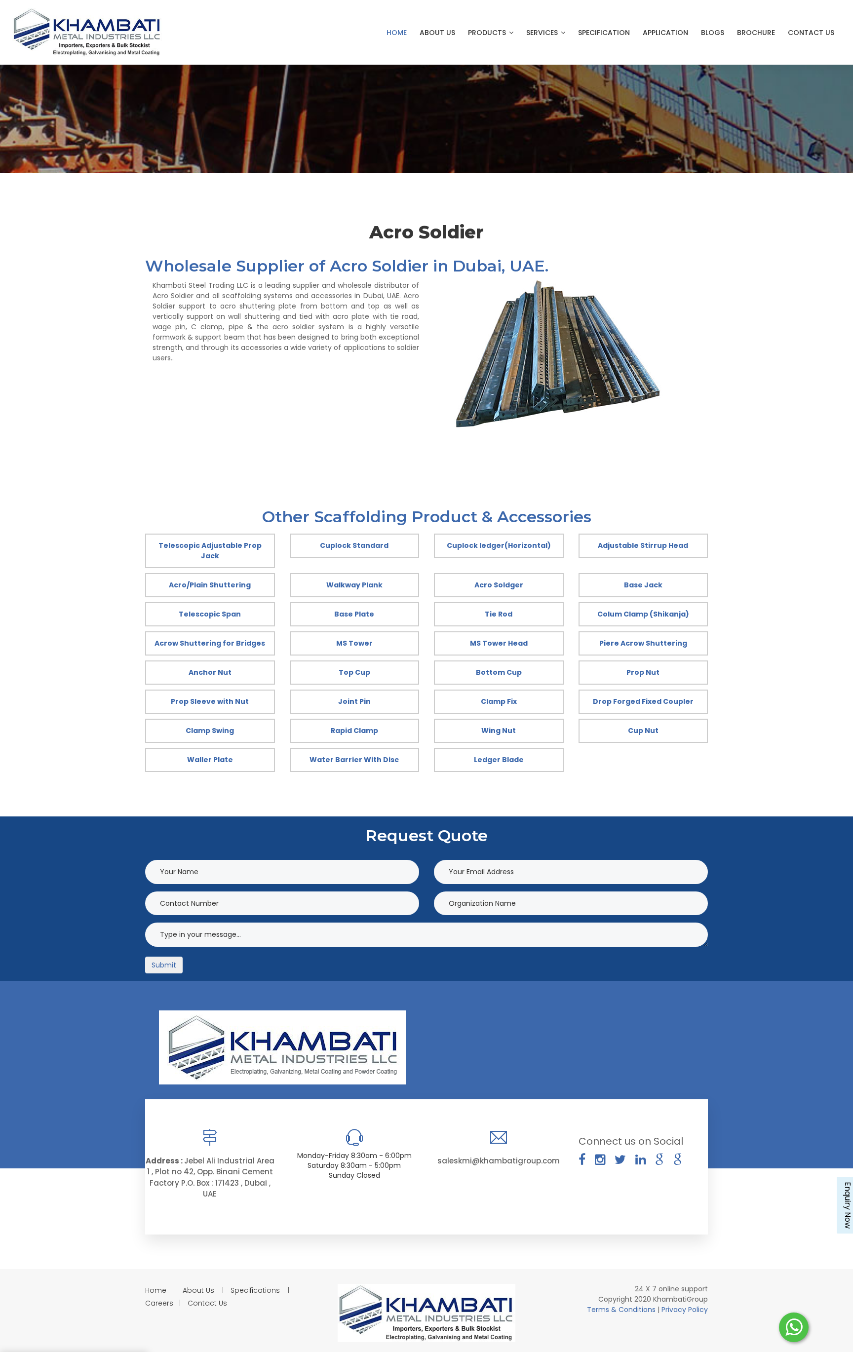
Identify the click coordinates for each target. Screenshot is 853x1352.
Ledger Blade (499, 760)
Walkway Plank (354, 585)
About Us (437, 33)
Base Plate (354, 614)
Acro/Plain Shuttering (210, 585)
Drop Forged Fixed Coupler (643, 701)
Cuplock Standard (354, 545)
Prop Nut (642, 672)
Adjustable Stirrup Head (643, 545)
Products (488, 33)
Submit (164, 965)
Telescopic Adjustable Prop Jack (210, 551)
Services (543, 33)
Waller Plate (210, 760)
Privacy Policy (684, 1309)
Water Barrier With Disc (354, 760)
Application (665, 33)
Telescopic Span (210, 614)
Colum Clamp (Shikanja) (643, 614)
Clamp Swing (210, 730)
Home (397, 33)
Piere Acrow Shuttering (643, 643)
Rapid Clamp (354, 730)
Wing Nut (498, 730)
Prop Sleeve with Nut (210, 701)
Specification (604, 33)
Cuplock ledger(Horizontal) (499, 545)
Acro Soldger (498, 585)
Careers (159, 1303)
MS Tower (354, 643)
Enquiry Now (847, 1205)
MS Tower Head (499, 643)
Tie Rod (498, 614)
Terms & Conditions (622, 1309)
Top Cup (354, 672)
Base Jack (643, 585)
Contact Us (811, 33)
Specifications (255, 1290)
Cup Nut (643, 730)
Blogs (712, 33)
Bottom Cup (499, 672)
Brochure (756, 33)
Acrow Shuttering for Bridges (210, 643)
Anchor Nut (210, 672)
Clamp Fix (499, 701)
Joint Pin (354, 701)
